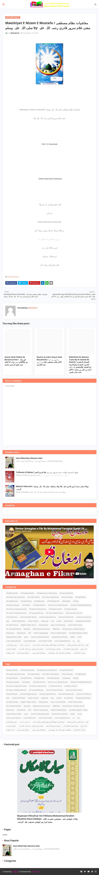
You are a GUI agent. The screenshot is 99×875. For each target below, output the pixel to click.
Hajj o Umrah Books (58, 625)
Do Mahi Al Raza (12, 625)
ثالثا (78, 641)
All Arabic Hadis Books (50, 597)
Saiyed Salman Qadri (13, 637)
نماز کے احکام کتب (79, 653)
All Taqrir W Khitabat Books (16, 613)
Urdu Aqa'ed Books (13, 641)
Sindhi (72, 637)
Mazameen (10, 633)
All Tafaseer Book (55, 609)
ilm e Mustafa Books (13, 629)
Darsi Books (68, 621)
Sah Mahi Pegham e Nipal (78, 633)
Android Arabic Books (74, 613)
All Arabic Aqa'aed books (15, 597)
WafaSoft (15, 33)
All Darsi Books (67, 597)
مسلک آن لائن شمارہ (38, 653)
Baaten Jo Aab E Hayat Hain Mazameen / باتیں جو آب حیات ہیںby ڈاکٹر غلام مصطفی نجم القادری (49, 361)
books (59, 621)
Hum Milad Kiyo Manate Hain (29, 458)
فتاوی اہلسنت (11, 649)
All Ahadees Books (27, 593)
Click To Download (49, 144)
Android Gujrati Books (47, 617)
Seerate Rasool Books (60, 637)
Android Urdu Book (83, 617)
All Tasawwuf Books (36, 613)
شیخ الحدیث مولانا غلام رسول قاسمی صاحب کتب (49, 645)
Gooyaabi (35, 871)
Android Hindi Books (66, 617)
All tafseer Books (70, 609)
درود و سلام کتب (11, 645)
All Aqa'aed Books (66, 593)
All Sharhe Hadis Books (37, 609)
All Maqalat (66, 601)
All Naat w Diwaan (12, 605)
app (7, 621)
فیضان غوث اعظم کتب (70, 649)
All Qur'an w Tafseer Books (58, 605)
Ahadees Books (12, 593)
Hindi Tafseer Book (75, 625)
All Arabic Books (34, 597)
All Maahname (39, 601)
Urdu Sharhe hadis (45, 641)
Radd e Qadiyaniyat (41, 633)
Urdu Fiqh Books (29, 641)
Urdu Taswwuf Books (62, 641)
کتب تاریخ (84, 649)
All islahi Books (13, 277)
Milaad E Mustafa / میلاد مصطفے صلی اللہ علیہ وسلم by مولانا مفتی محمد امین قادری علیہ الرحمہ (52, 487)
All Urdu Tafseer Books (54, 613)
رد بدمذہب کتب (25, 645)
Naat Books (21, 633)
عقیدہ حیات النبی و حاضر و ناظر (77, 645)
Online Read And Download (50, 178)
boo (52, 621)
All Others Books (39, 605)
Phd (29, 633)
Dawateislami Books (83, 621)
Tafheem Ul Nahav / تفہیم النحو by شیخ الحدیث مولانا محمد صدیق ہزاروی (47, 472)
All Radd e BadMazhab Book (80, 605)
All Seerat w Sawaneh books (16, 609)
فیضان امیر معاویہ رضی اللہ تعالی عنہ (30, 649)
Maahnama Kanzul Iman (41, 629)
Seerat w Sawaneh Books (40, 637)
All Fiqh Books (80, 597)
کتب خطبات (10, 653)
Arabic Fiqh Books (18, 621)
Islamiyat (27, 629)
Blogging (15, 871)
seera (26, 637)
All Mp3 (75, 601)
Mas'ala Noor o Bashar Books (73, 629)
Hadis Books (43, 625)
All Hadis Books (12, 601)
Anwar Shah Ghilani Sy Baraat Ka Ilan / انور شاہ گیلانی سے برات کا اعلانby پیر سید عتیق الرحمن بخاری (16, 361)
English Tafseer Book (28, 625)
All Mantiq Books (53, 601)
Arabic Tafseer (33, 621)
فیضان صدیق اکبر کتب (53, 649)
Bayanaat (44, 621)
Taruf (79, 637)
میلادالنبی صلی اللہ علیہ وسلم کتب (59, 653)
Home (5, 834)
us (74, 641)
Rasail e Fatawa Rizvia (58, 633)
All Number (26, 605)
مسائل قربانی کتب (23, 653)
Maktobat (56, 629)
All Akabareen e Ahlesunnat (47, 593)
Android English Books (28, 617)
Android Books (11, 617)
